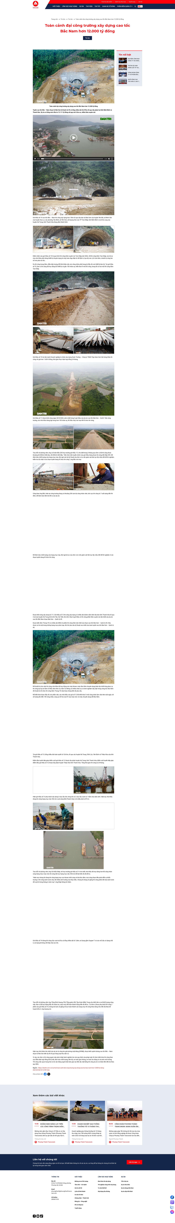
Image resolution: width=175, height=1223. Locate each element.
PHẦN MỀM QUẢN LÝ (124, 6)
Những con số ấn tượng (81, 1181)
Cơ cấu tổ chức (79, 1194)
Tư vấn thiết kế (102, 1188)
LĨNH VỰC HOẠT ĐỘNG (69, 6)
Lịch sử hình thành (80, 1191)
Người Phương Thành (116, 1139)
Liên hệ (140, 1)
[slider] (72, 158)
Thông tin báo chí (40, 1139)
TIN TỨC (97, 6)
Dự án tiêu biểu (125, 1184)
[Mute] (109, 159)
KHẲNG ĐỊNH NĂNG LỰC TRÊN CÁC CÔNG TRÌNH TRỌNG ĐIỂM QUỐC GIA (51, 1126)
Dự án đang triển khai (127, 1188)
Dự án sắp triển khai (127, 1191)
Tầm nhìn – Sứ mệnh (81, 1184)
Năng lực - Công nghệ (81, 1201)
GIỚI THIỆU (56, 6)
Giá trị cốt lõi (78, 1188)
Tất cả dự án (124, 1181)
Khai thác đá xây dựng (104, 1181)
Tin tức (63, 19)
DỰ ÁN (81, 6)
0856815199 (55, 1199)
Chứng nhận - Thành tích (82, 1198)
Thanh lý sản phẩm (106, 1)
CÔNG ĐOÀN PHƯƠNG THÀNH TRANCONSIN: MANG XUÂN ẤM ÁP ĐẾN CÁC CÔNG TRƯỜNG (126, 1126)
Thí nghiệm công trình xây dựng (107, 1184)
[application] (73, 138)
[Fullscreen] (112, 159)
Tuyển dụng (132, 1)
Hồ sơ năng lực (79, 1204)
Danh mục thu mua (120, 1)
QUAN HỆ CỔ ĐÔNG (108, 6)
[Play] (35, 159)
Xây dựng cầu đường (104, 1191)
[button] (73, 137)
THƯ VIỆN (89, 6)
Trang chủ (54, 19)
